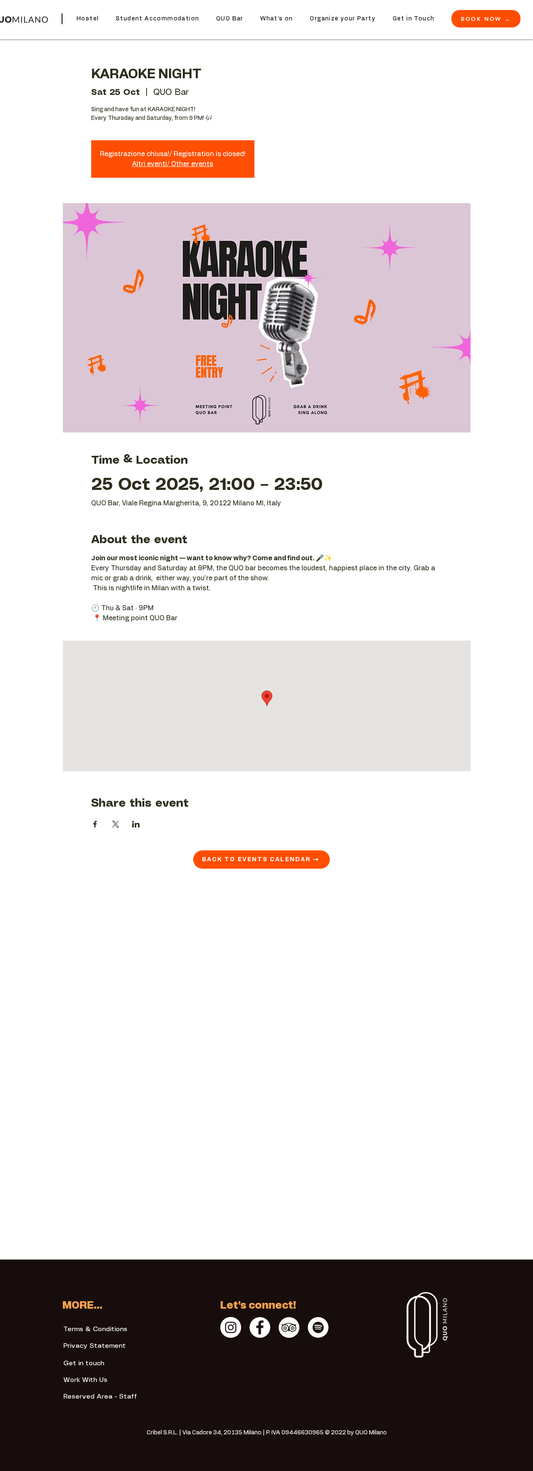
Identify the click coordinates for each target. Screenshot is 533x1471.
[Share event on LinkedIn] (136, 824)
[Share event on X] (116, 824)
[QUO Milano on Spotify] (318, 1327)
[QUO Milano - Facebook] (259, 1327)
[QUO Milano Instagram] (230, 1327)
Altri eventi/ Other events (172, 164)
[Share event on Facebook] (95, 824)
